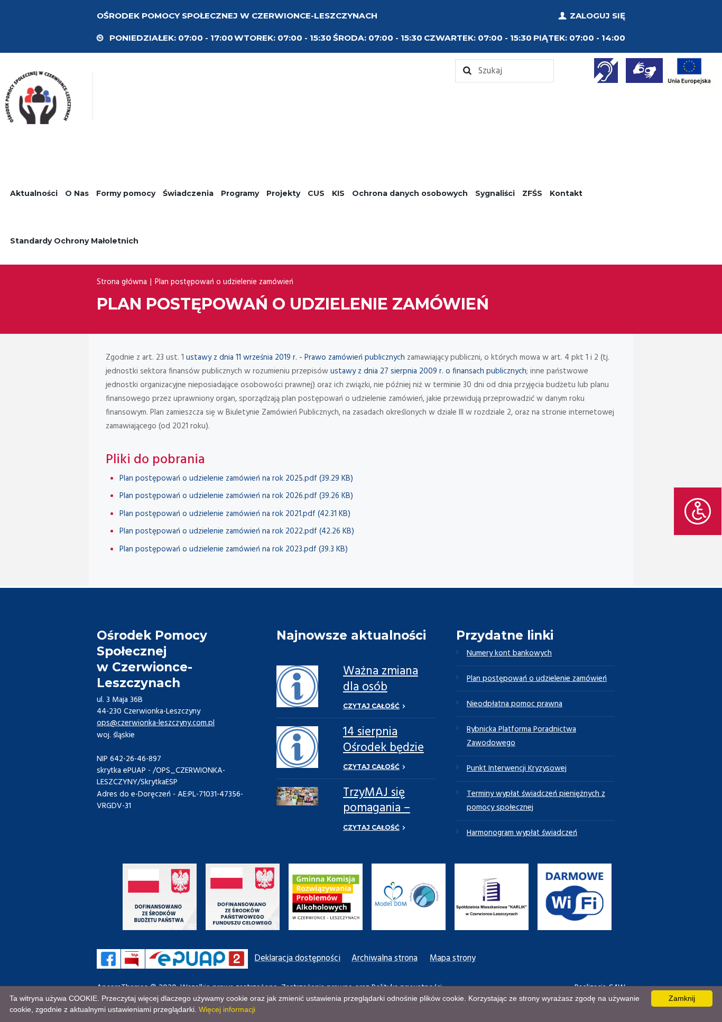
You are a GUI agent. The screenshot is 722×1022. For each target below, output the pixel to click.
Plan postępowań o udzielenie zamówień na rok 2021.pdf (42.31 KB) (234, 514)
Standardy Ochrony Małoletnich (74, 241)
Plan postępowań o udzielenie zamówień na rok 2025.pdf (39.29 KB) (236, 478)
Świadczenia (188, 193)
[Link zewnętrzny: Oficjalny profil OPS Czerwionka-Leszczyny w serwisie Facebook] (109, 959)
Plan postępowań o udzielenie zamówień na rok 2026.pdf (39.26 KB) (236, 496)
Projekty (283, 193)
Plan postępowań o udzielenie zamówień (537, 678)
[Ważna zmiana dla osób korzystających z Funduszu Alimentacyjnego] (297, 686)
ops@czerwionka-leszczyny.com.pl (156, 723)
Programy (240, 193)
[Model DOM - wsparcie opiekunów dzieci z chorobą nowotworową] (408, 899)
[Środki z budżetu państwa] (159, 899)
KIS (338, 193)
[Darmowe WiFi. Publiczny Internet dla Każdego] (574, 899)
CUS (316, 193)
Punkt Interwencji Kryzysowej (517, 768)
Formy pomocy (125, 193)
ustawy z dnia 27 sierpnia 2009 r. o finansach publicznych (428, 371)
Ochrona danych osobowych (410, 193)
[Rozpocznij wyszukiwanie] (504, 71)
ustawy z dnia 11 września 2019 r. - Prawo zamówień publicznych (295, 357)
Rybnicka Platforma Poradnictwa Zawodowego (521, 736)
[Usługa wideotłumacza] (644, 70)
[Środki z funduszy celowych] (242, 899)
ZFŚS (532, 193)
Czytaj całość (371, 706)
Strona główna (122, 282)
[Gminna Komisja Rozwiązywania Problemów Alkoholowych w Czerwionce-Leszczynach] (325, 899)
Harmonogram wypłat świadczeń (522, 833)
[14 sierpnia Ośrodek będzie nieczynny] (297, 747)
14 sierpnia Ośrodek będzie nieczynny (383, 748)
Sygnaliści (495, 193)
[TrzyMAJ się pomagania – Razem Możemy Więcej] (297, 796)
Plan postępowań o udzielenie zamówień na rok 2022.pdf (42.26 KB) (236, 531)
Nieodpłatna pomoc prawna (514, 704)
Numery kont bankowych (509, 653)
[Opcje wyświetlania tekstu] (697, 511)
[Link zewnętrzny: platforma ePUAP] (196, 959)
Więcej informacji (227, 1009)
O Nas (77, 193)
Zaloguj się (597, 16)
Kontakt (566, 193)
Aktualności (34, 193)
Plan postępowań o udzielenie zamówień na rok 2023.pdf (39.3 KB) (233, 549)
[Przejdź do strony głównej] (38, 97)
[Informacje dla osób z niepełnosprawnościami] (606, 70)
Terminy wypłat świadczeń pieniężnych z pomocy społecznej (536, 800)
